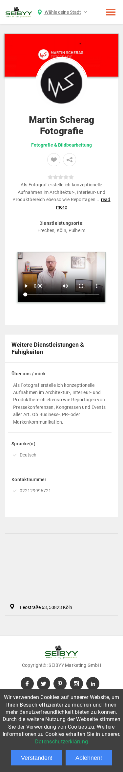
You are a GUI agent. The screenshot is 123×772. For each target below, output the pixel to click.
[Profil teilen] (69, 159)
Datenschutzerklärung (61, 741)
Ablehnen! (88, 758)
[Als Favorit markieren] (53, 159)
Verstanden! (36, 758)
